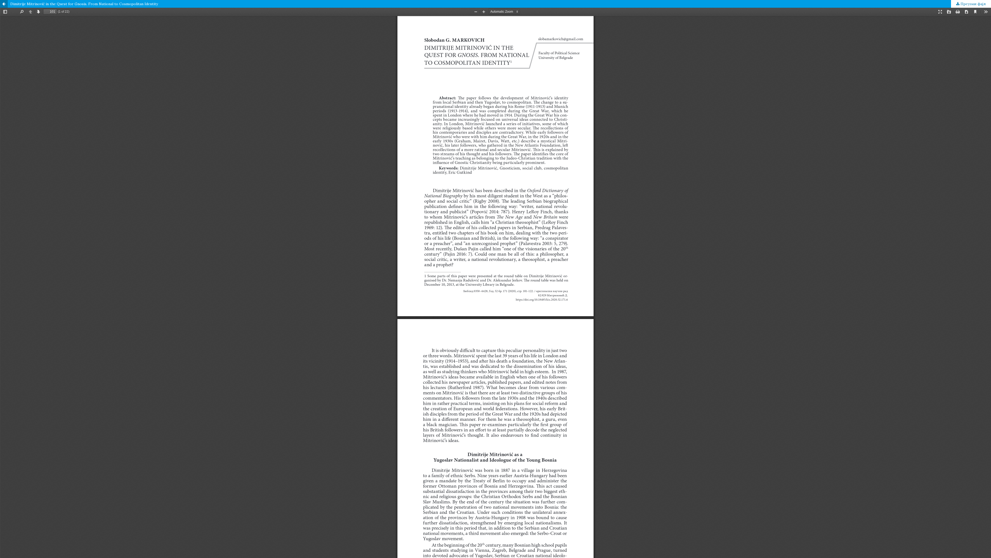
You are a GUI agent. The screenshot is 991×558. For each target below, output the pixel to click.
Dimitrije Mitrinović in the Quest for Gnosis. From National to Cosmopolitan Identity (84, 4)
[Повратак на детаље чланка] (4, 4)
